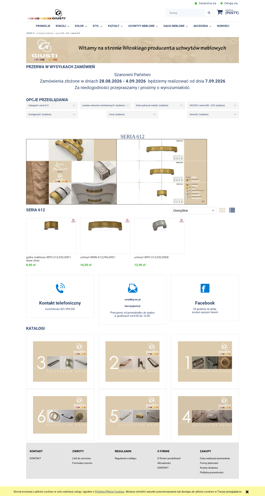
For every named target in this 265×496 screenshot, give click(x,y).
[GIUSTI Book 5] (133, 415)
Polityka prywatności (211, 472)
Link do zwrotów (81, 458)
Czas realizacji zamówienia (215, 458)
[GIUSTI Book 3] (60, 361)
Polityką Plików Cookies (109, 491)
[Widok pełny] (232, 210)
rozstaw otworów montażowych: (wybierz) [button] (103, 105)
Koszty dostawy (209, 467)
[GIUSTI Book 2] (133, 361)
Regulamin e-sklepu (125, 458)
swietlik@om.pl (132, 299)
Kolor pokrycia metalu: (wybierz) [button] (152, 105)
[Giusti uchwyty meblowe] (205, 288)
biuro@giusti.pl (132, 306)
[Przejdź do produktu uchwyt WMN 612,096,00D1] (105, 236)
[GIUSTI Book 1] (205, 361)
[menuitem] (43, 26)
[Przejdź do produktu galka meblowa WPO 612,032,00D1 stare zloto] (51, 236)
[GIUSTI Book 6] (60, 415)
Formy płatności (209, 463)
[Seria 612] (71, 171)
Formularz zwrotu (82, 463)
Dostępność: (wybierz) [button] (39, 114)
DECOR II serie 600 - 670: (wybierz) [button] (207, 105)
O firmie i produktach (169, 458)
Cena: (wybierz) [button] (117, 114)
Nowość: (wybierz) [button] (199, 114)
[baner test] (132, 50)
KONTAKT (35, 458)
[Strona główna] (46, 14)
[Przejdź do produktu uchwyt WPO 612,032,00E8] (159, 236)
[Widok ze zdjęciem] (222, 210)
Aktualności (164, 463)
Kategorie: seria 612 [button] (38, 105)
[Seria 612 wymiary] (162, 171)
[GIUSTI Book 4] (205, 415)
